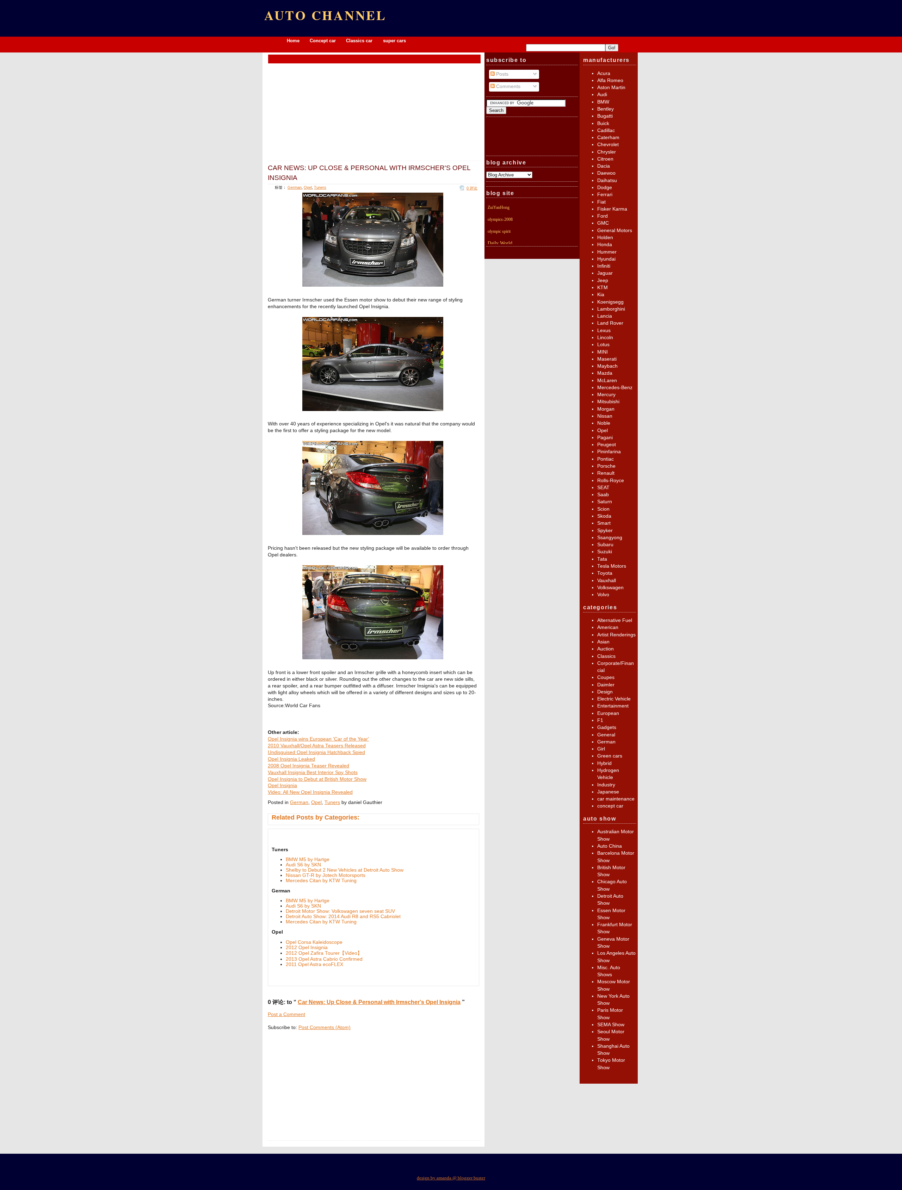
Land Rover (610, 323)
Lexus (604, 330)
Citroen (605, 159)
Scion (603, 509)
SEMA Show (610, 1024)
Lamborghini (611, 309)
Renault (605, 473)
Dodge (604, 187)
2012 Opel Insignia (307, 947)
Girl (601, 749)
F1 (600, 720)
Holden (605, 237)
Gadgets (606, 727)
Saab (603, 494)
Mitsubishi (608, 401)
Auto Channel (325, 15)
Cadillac (606, 130)
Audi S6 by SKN (303, 864)
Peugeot (606, 444)
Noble (603, 423)
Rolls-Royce (610, 480)
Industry (606, 784)
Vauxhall (606, 580)
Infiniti (603, 266)
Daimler (605, 684)
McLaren (607, 380)
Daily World (500, 243)
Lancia (604, 316)
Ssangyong (609, 537)
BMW (603, 102)
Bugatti (605, 116)
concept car (610, 806)
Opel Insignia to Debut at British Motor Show (317, 779)
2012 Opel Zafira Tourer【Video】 (324, 953)
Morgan (605, 409)
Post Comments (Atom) (324, 1027)
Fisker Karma (612, 209)
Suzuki (604, 551)
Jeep (602, 280)
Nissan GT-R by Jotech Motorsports (325, 875)
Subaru (605, 544)
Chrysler (606, 152)
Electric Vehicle (614, 699)
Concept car (323, 40)
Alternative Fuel (614, 620)
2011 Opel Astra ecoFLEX (314, 964)
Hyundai (606, 259)
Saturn (604, 501)
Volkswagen (610, 587)
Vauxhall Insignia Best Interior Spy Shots (313, 772)
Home (293, 40)
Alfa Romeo (610, 80)
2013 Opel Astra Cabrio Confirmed (324, 959)
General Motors (614, 230)
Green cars (609, 756)
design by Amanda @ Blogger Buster (451, 1177)
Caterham (608, 137)
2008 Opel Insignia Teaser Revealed (308, 765)
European (608, 713)
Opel (308, 187)
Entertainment (613, 706)
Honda (604, 244)
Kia (600, 294)
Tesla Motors (611, 566)
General (606, 734)
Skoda (604, 516)
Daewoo (606, 173)
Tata (602, 559)
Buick (603, 123)
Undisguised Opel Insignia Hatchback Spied (316, 752)
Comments (507, 86)
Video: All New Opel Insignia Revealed (310, 792)
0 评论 (472, 188)
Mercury (606, 394)
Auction (605, 649)
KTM (602, 287)
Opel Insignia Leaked (291, 759)
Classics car (360, 40)
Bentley (605, 109)
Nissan (604, 416)
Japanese (608, 792)
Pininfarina (609, 451)
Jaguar (605, 273)
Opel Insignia (282, 785)
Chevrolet (608, 144)
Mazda (604, 373)
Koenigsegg (610, 302)
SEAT (603, 487)
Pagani (605, 437)
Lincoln (605, 337)
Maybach (607, 366)
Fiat (601, 202)
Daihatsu (607, 180)
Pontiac (605, 459)
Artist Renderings (616, 634)
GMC (603, 223)
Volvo (603, 594)
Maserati (607, 359)
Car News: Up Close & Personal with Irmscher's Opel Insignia (369, 172)
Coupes (605, 677)
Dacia (603, 166)
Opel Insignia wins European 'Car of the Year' (318, 739)
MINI (602, 352)
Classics (606, 656)
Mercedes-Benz (614, 387)
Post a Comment (286, 1014)
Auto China (609, 846)
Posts (501, 74)
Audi (602, 94)
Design (605, 691)
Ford (602, 216)
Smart (604, 523)
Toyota (604, 573)
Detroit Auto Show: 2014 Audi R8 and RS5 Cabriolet (343, 916)
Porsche (606, 466)
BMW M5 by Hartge (307, 859)
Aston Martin (611, 87)
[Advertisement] (374, 58)
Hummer (607, 252)
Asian (603, 641)
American (607, 627)
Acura (603, 73)
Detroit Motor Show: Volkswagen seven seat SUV (340, 911)
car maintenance (616, 799)
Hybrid (604, 763)
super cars (394, 40)
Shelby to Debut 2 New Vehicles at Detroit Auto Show (344, 870)
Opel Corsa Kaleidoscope (314, 942)
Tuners (320, 187)
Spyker (605, 530)
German (295, 187)
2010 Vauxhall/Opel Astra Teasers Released (317, 745)
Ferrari (604, 194)
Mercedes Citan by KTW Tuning (321, 880)
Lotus (603, 344)
